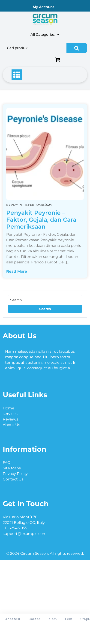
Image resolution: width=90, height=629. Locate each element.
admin (16, 204)
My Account (43, 7)
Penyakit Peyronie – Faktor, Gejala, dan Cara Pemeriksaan (41, 219)
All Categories (42, 34)
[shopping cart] (58, 60)
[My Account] (29, 60)
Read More (16, 271)
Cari (76, 48)
